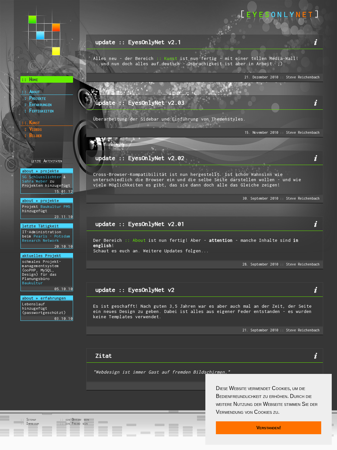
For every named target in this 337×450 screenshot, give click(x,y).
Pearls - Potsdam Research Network (46, 238)
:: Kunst (30, 122)
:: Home (29, 79)
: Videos (31, 129)
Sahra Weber (34, 181)
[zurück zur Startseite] (279, 12)
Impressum (32, 423)
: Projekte (33, 98)
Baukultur (32, 283)
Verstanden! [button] (268, 427)
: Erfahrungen (36, 104)
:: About (30, 91)
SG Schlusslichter (41, 177)
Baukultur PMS (55, 206)
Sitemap (31, 419)
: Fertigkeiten (37, 110)
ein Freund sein (77, 423)
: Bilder (31, 135)
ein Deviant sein (77, 419)
